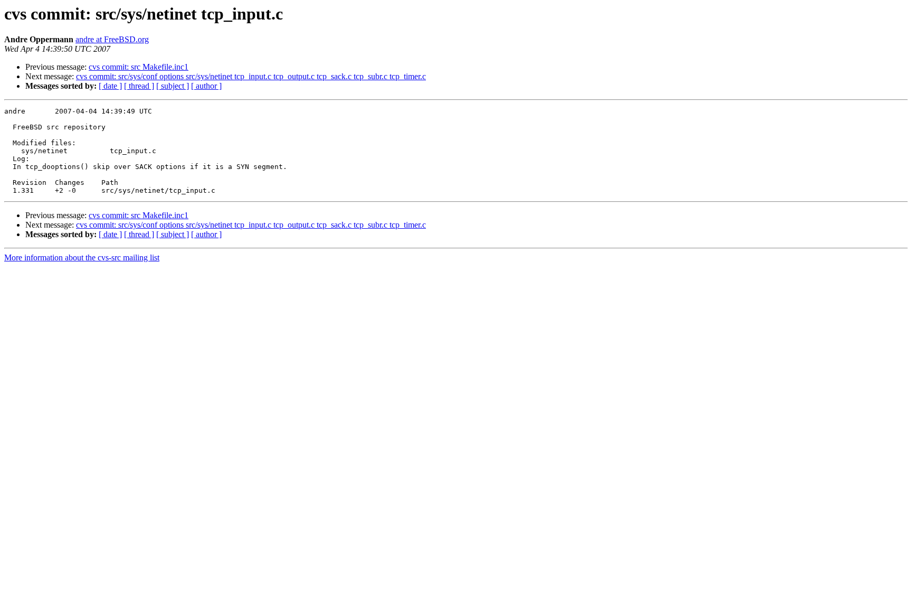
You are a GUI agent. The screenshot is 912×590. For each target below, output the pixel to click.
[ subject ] (172, 85)
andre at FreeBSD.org (112, 39)
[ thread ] (139, 85)
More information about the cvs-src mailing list (81, 257)
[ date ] (110, 85)
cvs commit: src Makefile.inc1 (138, 66)
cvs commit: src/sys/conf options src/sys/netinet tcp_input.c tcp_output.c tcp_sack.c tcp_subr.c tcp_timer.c (251, 76)
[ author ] (206, 85)
